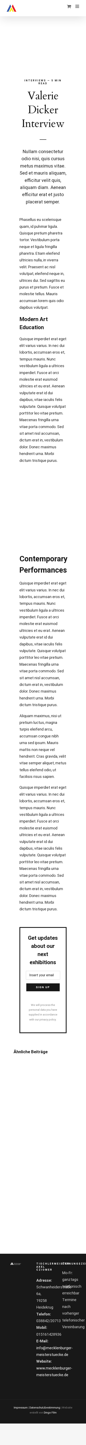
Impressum (21, 1408)
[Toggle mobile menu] (77, 6)
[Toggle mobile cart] (69, 6)
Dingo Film (50, 1413)
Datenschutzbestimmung (44, 1408)
